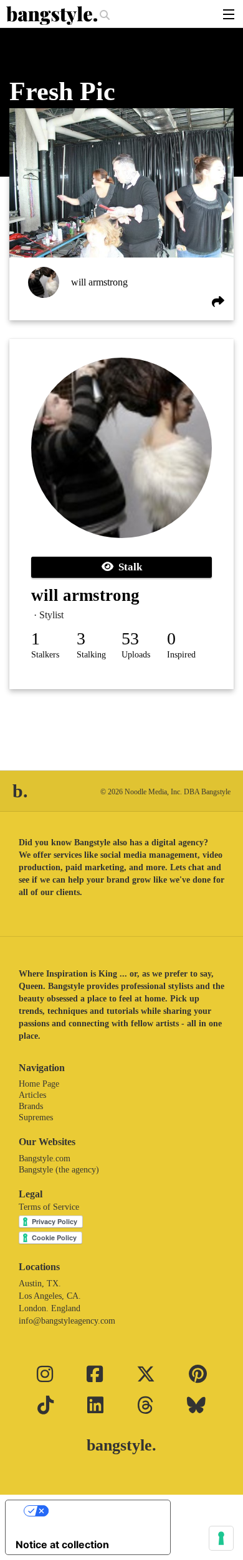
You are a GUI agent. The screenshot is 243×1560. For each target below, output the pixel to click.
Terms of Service (49, 1207)
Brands (31, 1106)
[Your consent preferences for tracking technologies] (221, 1538)
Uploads (136, 654)
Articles (32, 1095)
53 (130, 638)
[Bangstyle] (53, 15)
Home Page (39, 1084)
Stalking (91, 654)
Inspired (181, 654)
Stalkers (45, 654)
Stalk (127, 567)
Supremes (36, 1117)
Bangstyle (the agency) (59, 1169)
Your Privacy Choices (100, 1511)
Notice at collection (62, 1544)
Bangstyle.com (44, 1158)
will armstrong (99, 282)
